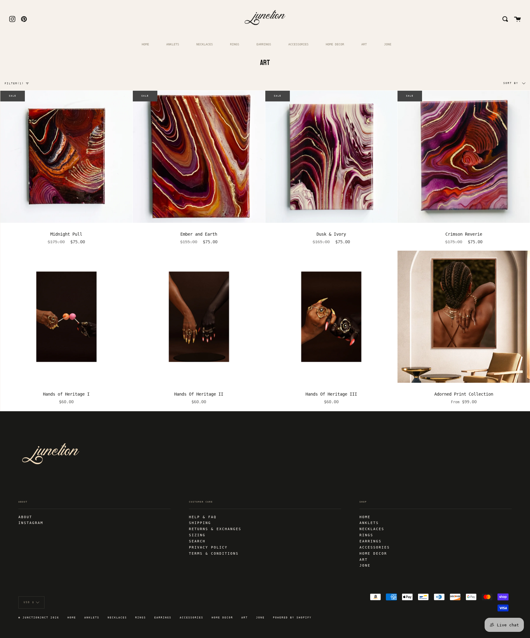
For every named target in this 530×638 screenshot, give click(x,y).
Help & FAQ (203, 517)
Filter (14, 83)
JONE (387, 44)
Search (197, 541)
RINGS (234, 44)
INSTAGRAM (30, 523)
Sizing (197, 535)
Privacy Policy (208, 547)
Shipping (200, 523)
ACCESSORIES (298, 44)
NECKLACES (204, 44)
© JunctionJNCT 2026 (38, 617)
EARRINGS (263, 44)
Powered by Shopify (292, 617)
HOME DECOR (335, 44)
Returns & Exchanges (215, 529)
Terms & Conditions (214, 553)
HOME (145, 44)
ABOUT (25, 517)
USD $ (29, 602)
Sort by (511, 83)
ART (364, 44)
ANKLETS (172, 44)
